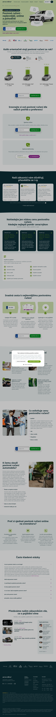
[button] (28, 364)
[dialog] (28, 358)
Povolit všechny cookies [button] (34, 361)
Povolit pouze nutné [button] (21, 361)
